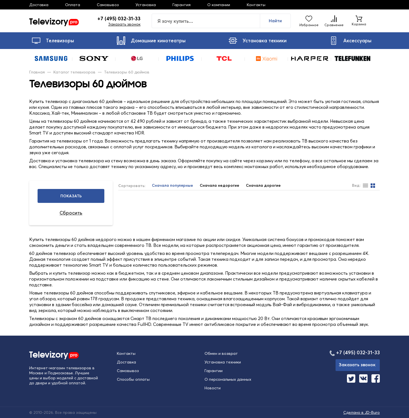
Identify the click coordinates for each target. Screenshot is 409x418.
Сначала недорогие (219, 185)
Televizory (53, 20)
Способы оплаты (133, 379)
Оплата (72, 4)
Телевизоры (60, 40)
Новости (212, 387)
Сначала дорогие (263, 185)
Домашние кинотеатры (158, 40)
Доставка (38, 4)
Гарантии (213, 370)
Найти (275, 20)
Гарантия (182, 4)
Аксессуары (357, 40)
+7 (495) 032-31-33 (119, 18)
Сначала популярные (172, 185)
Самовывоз (108, 4)
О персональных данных (227, 379)
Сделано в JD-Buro (361, 412)
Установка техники (265, 40)
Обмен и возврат (221, 353)
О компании (218, 4)
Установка (145, 4)
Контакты (256, 4)
